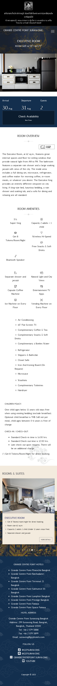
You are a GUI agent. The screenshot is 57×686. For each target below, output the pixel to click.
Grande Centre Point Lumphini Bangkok (30, 596)
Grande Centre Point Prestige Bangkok (30, 599)
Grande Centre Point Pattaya (25, 603)
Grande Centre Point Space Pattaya (28, 607)
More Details (46, 540)
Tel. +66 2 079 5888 (28, 629)
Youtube (30, 661)
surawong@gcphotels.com (31, 637)
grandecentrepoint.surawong (30, 657)
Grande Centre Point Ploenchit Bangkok (30, 570)
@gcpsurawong (30, 650)
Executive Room (14, 517)
